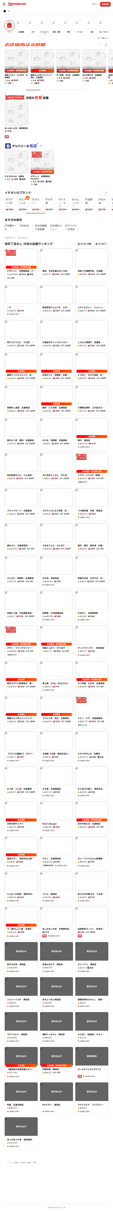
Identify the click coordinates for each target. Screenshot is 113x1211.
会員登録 (105, 4)
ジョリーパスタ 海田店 (18, 999)
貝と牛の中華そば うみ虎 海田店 (91, 895)
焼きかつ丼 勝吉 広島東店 (20, 440)
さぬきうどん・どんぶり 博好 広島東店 (55, 547)
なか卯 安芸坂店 (50, 578)
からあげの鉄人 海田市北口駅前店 (91, 790)
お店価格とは (24, 238)
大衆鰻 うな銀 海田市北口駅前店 (56, 755)
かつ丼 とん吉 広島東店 (19, 789)
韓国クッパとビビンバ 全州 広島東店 (21, 376)
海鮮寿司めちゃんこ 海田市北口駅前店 (91, 1001)
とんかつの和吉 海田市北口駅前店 (20, 895)
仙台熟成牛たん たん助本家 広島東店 (21, 477)
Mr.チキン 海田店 (51, 1104)
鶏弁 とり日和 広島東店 (54, 407)
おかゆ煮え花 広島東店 (89, 823)
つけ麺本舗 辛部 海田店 (90, 510)
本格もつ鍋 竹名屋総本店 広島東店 (20, 614)
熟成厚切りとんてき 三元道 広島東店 (56, 309)
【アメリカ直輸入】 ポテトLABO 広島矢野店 (21, 755)
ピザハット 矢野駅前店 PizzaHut (21, 272)
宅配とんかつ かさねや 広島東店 (55, 649)
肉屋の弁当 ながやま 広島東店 (91, 580)
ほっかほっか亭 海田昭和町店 (20, 1141)
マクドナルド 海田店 (17, 1034)
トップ (9, 1162)
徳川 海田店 (84, 440)
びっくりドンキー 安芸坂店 (91, 648)
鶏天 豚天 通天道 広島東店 (91, 547)
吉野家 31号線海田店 (52, 613)
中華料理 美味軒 (50, 1069)
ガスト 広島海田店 (51, 858)
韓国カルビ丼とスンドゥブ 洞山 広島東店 (20, 720)
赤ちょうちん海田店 (51, 999)
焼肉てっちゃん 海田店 (53, 1034)
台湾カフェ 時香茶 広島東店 (55, 376)
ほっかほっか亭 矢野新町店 (55, 929)
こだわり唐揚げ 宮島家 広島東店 (91, 344)
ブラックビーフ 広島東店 (19, 510)
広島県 (16, 1162)
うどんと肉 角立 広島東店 (55, 718)
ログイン (95, 4)
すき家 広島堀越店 (51, 789)
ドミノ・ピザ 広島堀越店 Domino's (91, 720)
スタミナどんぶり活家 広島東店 (55, 512)
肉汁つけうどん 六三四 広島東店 (20, 344)
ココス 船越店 (49, 894)
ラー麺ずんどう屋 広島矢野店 (20, 930)
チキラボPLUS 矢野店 (89, 753)
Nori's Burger (49, 823)
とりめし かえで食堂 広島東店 (91, 376)
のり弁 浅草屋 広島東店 (54, 440)
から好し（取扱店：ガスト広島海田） (91, 1036)
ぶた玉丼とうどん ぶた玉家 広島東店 (56, 477)
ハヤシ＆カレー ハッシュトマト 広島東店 (91, 309)
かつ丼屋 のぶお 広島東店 (91, 683)
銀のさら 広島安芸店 (17, 545)
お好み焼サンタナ (15, 823)
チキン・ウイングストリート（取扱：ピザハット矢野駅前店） (20, 650)
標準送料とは (11, 238)
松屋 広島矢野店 (15, 1104)
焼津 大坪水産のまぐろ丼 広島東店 (55, 272)
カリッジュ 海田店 (87, 964)
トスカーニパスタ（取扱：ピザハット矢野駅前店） (91, 477)
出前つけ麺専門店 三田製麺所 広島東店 (91, 272)
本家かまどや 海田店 (52, 964)
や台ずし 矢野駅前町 (88, 613)
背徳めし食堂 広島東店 (18, 407)
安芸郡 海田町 (26, 1162)
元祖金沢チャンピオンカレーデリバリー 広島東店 (55, 344)
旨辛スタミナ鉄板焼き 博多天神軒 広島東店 (20, 685)
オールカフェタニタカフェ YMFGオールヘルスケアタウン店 (91, 1072)
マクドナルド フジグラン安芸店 (91, 1106)
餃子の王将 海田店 (16, 964)
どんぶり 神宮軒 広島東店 (20, 578)
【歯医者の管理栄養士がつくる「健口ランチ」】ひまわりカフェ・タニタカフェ (21, 1072)
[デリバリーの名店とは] (40, 145)
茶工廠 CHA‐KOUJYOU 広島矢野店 (56, 685)
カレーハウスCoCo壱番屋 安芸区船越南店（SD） (91, 860)
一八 (9, 307)
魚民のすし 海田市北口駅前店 (20, 860)
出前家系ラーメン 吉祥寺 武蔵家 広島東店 (91, 930)
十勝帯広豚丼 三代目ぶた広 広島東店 (92, 409)
